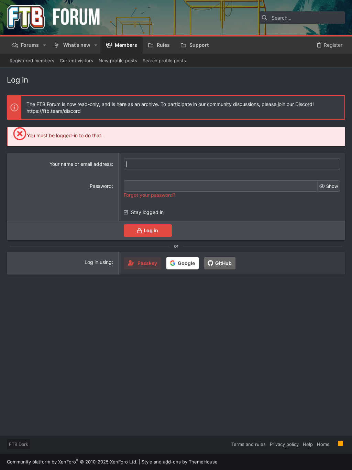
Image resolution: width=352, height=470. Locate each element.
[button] (44, 45)
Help (308, 444)
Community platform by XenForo (72, 461)
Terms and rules (248, 444)
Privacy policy (284, 444)
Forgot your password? (149, 195)
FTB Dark (18, 444)
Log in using (98, 262)
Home (323, 444)
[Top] (334, 444)
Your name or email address (81, 164)
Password (101, 186)
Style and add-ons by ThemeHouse (180, 461)
